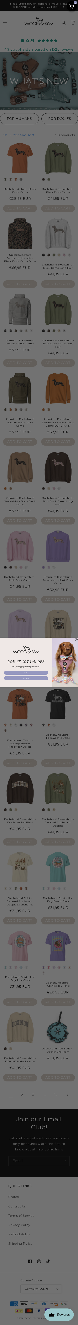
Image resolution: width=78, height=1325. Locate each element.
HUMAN (26, 678)
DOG (26, 672)
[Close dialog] (76, 639)
